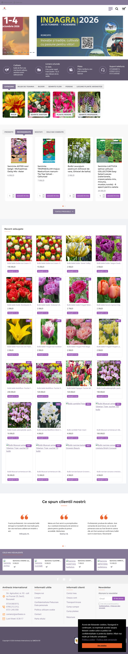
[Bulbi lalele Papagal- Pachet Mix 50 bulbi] (79, 373)
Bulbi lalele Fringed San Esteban (49, 347)
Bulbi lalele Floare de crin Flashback (19, 347)
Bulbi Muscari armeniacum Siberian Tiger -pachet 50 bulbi (19, 472)
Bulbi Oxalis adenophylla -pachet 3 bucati (19, 430)
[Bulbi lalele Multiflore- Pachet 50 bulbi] (49, 373)
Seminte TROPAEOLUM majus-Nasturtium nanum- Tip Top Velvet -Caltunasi (49, 171)
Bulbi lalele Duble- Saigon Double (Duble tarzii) (109, 263)
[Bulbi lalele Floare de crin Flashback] (19, 331)
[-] (13, 197)
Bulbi (13, 114)
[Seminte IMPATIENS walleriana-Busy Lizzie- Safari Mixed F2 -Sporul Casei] (103, 565)
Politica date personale (107, 640)
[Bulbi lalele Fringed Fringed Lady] (109, 331)
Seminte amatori (39, 115)
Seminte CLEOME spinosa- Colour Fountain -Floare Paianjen (53, 561)
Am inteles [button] (102, 646)
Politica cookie (88, 640)
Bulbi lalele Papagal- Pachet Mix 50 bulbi (79, 388)
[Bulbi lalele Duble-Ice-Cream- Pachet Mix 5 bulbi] (49, 248)
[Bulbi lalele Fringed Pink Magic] (79, 331)
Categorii (9, 87)
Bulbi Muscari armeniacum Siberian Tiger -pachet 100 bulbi (109, 430)
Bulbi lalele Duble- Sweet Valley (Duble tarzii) (79, 263)
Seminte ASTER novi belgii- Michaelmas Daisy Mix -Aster (18, 169)
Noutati (38, 132)
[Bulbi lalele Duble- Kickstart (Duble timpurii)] (49, 290)
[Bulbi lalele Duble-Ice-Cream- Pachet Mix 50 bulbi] (19, 248)
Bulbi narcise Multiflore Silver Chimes (49, 430)
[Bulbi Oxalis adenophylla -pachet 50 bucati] (109, 373)
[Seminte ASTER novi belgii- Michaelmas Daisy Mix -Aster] (18, 150)
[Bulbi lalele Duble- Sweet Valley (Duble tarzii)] (79, 248)
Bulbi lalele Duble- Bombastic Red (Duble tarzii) (19, 305)
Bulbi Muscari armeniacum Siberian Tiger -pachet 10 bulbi (49, 472)
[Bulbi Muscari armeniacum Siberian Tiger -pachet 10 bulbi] (49, 456)
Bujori (41, 87)
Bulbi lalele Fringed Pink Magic (78, 347)
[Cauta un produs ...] (117, 8)
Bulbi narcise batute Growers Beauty (79, 472)
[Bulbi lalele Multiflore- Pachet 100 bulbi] (19, 373)
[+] (13, 195)
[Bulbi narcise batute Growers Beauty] (79, 456)
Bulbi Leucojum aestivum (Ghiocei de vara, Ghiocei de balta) (79, 169)
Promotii (8, 132)
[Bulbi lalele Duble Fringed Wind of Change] (79, 290)
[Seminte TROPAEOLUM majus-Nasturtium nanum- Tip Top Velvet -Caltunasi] (49, 150)
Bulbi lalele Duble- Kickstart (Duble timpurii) (49, 305)
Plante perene (64, 114)
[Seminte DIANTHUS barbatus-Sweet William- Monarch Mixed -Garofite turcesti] (71, 564)
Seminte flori (55, 87)
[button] (23, 196)
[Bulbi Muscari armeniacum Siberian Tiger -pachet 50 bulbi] (19, 456)
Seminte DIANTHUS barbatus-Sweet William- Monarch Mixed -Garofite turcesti (85, 561)
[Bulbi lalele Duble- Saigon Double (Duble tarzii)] (109, 248)
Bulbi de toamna (26, 87)
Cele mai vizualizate (12, 553)
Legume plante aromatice (89, 87)
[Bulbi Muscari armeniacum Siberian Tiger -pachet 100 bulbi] (109, 415)
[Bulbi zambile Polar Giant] (79, 415)
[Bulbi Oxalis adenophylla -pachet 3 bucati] (19, 415)
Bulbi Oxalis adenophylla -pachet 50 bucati (109, 388)
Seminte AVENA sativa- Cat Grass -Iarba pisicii (21, 561)
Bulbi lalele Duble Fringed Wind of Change (79, 305)
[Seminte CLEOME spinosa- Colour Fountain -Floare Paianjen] (39, 563)
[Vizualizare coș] (124, 8)
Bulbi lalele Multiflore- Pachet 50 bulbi (49, 388)
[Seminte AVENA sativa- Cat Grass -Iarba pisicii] (7, 563)
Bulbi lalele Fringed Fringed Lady (109, 347)
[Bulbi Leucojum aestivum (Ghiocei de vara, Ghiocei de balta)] (79, 150)
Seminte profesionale (89, 114)
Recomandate (24, 132)
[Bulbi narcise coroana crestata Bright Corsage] (109, 456)
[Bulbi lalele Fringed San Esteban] (49, 331)
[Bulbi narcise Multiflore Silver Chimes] (49, 415)
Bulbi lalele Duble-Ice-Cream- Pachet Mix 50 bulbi (19, 263)
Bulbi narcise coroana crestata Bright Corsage (109, 472)
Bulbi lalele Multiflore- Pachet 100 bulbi (19, 388)
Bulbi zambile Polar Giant (76, 430)
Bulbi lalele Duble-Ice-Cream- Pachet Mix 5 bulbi (49, 263)
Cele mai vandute (55, 132)
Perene (69, 87)
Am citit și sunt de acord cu (109, 606)
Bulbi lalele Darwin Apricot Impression (109, 305)
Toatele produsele (63, 211)
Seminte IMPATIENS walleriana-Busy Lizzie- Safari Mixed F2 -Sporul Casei (117, 561)
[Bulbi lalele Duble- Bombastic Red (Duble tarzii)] (19, 290)
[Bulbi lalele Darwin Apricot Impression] (109, 290)
